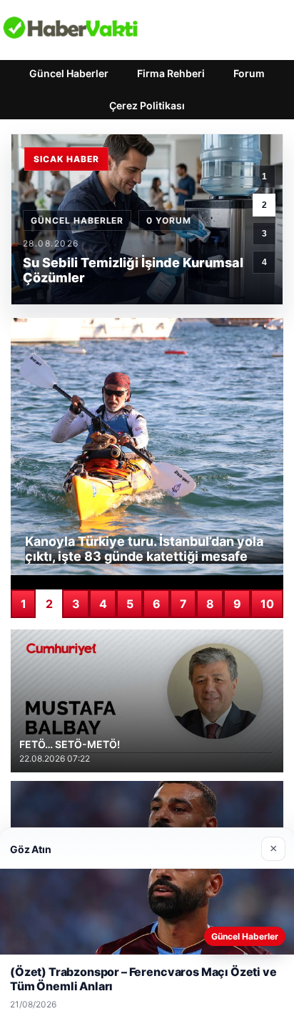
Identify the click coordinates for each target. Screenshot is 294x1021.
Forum (249, 73)
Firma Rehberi (171, 73)
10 (267, 604)
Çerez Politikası (147, 105)
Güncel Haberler (68, 73)
